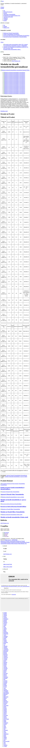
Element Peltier (17, 543)
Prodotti (5, 13)
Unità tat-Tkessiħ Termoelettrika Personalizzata (16, 475)
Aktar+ (2, 42)
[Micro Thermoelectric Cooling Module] (10, 509)
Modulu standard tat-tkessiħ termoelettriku (16, 542)
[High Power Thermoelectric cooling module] (12, 497)
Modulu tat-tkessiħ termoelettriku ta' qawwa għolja (16, 476)
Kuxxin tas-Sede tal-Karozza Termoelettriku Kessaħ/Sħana (16, 35)
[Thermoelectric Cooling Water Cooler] (10, 491)
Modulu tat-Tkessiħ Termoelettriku (11, 33)
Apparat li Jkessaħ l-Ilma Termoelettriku (12, 494)
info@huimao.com (16, 60)
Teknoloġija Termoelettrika (9, 14)
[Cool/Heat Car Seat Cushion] (11, 503)
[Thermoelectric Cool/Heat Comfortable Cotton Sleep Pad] (15, 484)
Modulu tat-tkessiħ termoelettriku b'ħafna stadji (14, 517)
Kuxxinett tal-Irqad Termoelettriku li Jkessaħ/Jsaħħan (15, 36)
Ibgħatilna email (4, 111)
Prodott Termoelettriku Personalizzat (11, 34)
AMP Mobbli (14, 539)
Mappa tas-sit (8, 539)
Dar (4, 10)
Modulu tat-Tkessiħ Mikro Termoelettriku (13, 512)
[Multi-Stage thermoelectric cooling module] (11, 514)
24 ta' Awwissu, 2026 (8, 48)
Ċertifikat (5, 19)
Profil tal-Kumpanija (7, 11)
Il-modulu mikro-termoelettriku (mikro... (12, 49)
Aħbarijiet (5, 18)
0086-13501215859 (7, 566)
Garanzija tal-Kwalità (8, 16)
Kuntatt (5, 20)
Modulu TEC (6, 27)
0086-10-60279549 (7, 564)
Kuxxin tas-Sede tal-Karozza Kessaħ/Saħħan (13, 506)
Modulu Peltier (10, 543)
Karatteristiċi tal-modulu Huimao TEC (11, 15)
